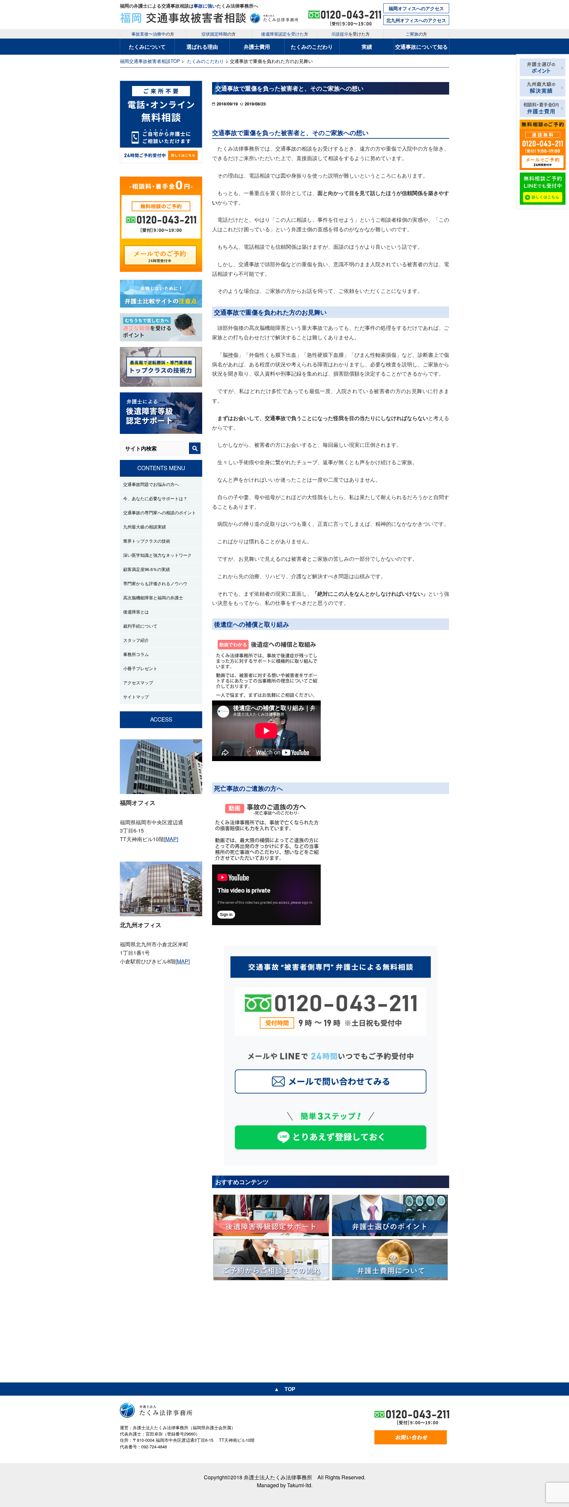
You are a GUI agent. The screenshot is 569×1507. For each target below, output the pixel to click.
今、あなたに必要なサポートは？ (155, 498)
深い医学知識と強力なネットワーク (157, 555)
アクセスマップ (138, 682)
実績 (367, 46)
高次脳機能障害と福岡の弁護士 (153, 597)
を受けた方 (350, 34)
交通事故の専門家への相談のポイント (159, 512)
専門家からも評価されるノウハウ (155, 583)
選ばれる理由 (202, 46)
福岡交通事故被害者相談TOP (150, 61)
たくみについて (147, 46)
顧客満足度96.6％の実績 (146, 569)
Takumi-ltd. (299, 1485)
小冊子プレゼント (140, 668)
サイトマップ (136, 697)
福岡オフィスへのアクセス (416, 8)
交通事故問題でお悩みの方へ (151, 484)
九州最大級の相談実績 (144, 527)
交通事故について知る (421, 46)
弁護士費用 (257, 46)
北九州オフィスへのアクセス (416, 20)
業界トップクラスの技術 (146, 541)
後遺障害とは (136, 612)
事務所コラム (136, 654)
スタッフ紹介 (136, 640)
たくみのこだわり (312, 46)
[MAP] (171, 839)
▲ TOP (284, 1389)
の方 (152, 34)
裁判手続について (140, 626)
